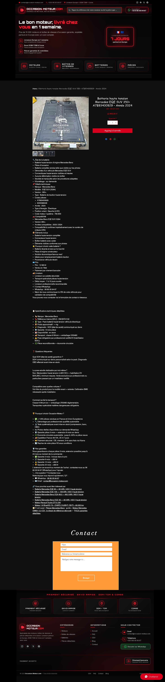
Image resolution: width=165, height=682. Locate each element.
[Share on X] (119, 139)
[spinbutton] (113, 123)
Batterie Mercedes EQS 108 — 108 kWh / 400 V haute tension (59, 492)
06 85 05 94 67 (53, 478)
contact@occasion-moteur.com (55, 481)
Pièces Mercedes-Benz (55, 508)
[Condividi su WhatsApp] (114, 139)
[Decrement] (109, 123)
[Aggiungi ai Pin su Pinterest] (110, 139)
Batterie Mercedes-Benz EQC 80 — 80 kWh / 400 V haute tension (61, 500)
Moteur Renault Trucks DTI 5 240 (48, 502)
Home (35, 88)
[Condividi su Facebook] (106, 139)
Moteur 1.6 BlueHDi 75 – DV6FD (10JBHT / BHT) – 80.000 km (59, 505)
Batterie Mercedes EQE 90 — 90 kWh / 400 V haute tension (58, 489)
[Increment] (116, 123)
